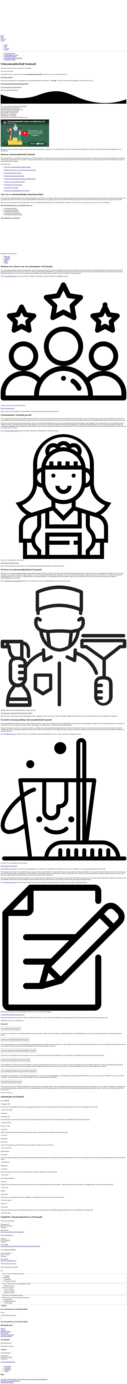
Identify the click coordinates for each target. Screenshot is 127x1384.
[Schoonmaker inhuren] (63, 404)
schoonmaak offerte (10, 882)
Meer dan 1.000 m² (9, 1293)
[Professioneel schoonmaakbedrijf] (63, 708)
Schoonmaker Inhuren (10, 56)
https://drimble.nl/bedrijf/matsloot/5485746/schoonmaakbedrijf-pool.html (20, 1246)
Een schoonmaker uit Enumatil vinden (11, 87)
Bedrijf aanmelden (6, 1331)
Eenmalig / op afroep (10, 1281)
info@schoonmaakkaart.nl (8, 1362)
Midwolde (7, 256)
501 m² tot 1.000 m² (9, 1291)
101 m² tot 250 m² (9, 1287)
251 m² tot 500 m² (9, 1289)
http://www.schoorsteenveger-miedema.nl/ (12, 1232)
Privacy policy (5, 1333)
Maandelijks (7, 1279)
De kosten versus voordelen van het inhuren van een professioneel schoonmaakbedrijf (24, 1379)
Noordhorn (7, 258)
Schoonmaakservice (9, 53)
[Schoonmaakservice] (63, 861)
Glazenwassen (8, 1299)
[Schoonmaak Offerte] (63, 1010)
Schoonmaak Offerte (9, 59)
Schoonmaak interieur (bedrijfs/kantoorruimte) (16, 1297)
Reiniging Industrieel (10, 1301)
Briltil (5, 261)
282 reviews (23, 106)
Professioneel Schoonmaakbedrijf (13, 58)
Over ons (3, 39)
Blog (2, 37)
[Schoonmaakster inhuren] (63, 558)
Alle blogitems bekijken (7, 1382)
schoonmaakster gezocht (11, 430)
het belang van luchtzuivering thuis (10, 1381)
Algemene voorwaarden (7, 1334)
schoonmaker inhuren (11, 276)
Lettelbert (6, 259)
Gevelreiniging (8, 1303)
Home (2, 35)
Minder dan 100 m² (9, 1286)
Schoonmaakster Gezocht (11, 55)
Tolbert (6, 262)
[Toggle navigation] (1, 42)
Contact (3, 40)
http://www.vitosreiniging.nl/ (8, 1260)
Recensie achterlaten (6, 1336)
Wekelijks (7, 1277)
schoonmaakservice (10, 734)
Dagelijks (6, 1276)
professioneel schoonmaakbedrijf (14, 581)
